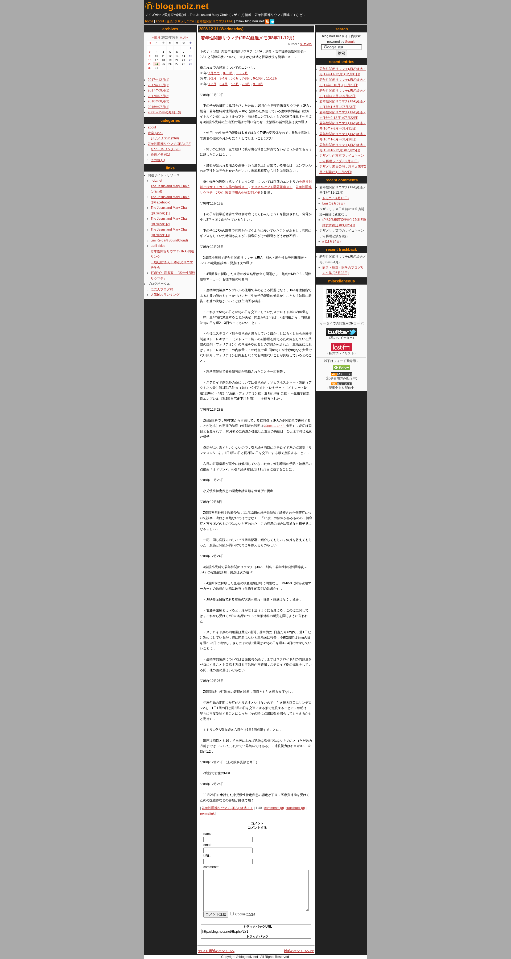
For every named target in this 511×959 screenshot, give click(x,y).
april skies (158, 246)
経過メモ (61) (160, 154)
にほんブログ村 (162, 289)
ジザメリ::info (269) (165, 138)
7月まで (214, 73)
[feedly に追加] (341, 369)
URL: (207, 856)
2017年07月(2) (158, 96)
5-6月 (235, 78)
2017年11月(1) (158, 85)
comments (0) (274, 808)
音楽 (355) (155, 133)
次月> (184, 37)
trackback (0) (295, 808)
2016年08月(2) (158, 101)
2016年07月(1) (158, 107)
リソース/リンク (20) (165, 149)
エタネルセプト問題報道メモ (271, 187)
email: (207, 845)
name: (207, 834)
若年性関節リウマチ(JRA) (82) (169, 144)
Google (350, 42)
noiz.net (156, 180)
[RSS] (267, 21)
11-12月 (242, 73)
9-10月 (258, 78)
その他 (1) (158, 160)
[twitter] (272, 21)
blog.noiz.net (182, 6)
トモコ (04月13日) (335, 198)
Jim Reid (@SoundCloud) (169, 240)
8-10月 (228, 73)
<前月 (156, 37)
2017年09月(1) (158, 90)
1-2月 (212, 78)
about (152, 127)
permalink (207, 813)
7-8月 (246, 78)
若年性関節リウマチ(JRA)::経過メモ (227, 808)
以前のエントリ (275, 426)
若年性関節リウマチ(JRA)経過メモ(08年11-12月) (247, 38)
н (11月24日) (331, 241)
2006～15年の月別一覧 (164, 112)
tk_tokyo (306, 44)
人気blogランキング (165, 295)
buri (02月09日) (333, 203)
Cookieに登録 (245, 914)
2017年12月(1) (158, 80)
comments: (211, 867)
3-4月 (224, 78)
